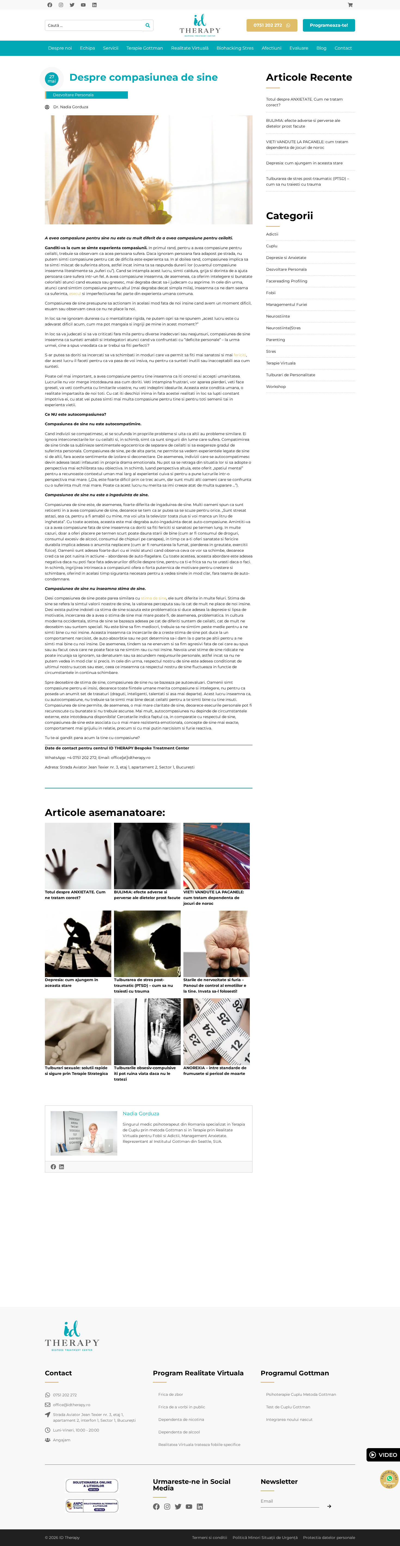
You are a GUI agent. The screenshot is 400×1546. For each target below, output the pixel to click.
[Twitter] (72, 5)
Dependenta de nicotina (181, 1419)
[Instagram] (61, 5)
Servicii (110, 48)
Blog (321, 48)
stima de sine (153, 598)
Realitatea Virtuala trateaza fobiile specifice (199, 1444)
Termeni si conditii (209, 1537)
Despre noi (60, 48)
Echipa (87, 48)
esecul (74, 293)
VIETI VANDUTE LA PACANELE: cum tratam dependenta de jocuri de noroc (213, 898)
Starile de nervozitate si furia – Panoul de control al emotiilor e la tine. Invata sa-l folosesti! (214, 985)
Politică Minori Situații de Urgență (265, 1537)
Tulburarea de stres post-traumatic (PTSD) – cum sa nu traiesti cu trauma (143, 985)
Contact (343, 48)
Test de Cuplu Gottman (288, 1407)
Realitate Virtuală (189, 48)
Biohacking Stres (235, 48)
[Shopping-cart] (350, 5)
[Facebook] (50, 5)
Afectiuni (271, 48)
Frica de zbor (170, 1394)
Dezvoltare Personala (73, 94)
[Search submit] (147, 25)
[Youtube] (83, 5)
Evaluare (299, 48)
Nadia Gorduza (141, 1114)
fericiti (240, 354)
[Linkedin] (94, 5)
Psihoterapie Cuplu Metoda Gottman (301, 1394)
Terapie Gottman (145, 48)
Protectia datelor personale (329, 1537)
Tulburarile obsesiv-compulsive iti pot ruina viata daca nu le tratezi (145, 1073)
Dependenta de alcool (179, 1432)
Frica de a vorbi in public (181, 1407)
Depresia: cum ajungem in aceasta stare (304, 163)
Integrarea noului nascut (289, 1419)
